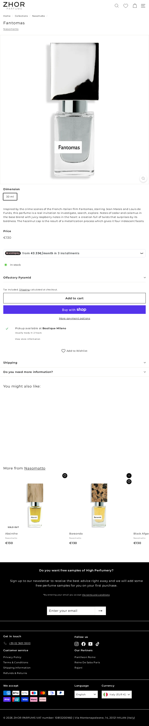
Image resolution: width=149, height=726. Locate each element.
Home (7, 16)
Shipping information (17, 667)
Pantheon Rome (84, 657)
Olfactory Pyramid (17, 277)
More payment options (74, 318)
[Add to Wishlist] (64, 475)
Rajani (78, 667)
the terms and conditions (96, 595)
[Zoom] (143, 178)
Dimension (11, 189)
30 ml (10, 196)
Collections (22, 16)
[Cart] (134, 5)
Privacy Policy (12, 657)
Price (7, 231)
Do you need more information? (28, 372)
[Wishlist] (125, 6)
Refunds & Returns (15, 673)
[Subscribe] (100, 611)
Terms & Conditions (15, 662)
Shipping (24, 289)
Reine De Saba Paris (87, 662)
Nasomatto (38, 16)
